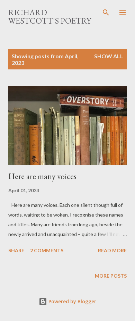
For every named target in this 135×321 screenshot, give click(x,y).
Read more (112, 250)
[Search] (106, 12)
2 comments (46, 250)
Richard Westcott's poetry (49, 16)
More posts (111, 276)
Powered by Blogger (71, 301)
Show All (108, 56)
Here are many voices (42, 176)
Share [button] (16, 250)
